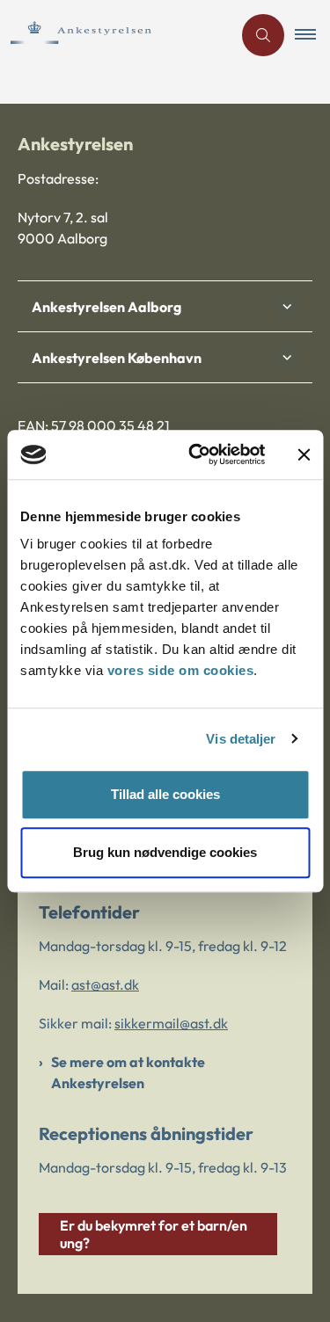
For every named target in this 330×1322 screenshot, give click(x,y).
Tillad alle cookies (165, 794)
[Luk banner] (303, 454)
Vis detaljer (240, 738)
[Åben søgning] (263, 35)
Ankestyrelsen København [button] (117, 358)
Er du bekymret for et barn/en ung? (153, 1234)
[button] (312, 35)
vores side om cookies (180, 670)
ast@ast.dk (105, 984)
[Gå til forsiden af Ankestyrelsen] (115, 34)
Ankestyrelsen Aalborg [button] (106, 307)
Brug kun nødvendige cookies (165, 852)
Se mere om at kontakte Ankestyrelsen (128, 1072)
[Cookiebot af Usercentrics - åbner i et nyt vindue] (196, 454)
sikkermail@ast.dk (171, 1023)
